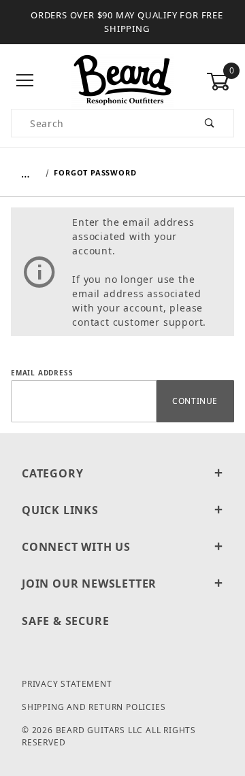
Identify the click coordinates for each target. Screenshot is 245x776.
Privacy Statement (67, 684)
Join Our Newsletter (89, 583)
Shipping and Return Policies (93, 707)
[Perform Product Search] (209, 123)
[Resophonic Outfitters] (122, 79)
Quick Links (60, 510)
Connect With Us (76, 546)
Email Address (42, 372)
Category (52, 473)
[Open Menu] (25, 81)
